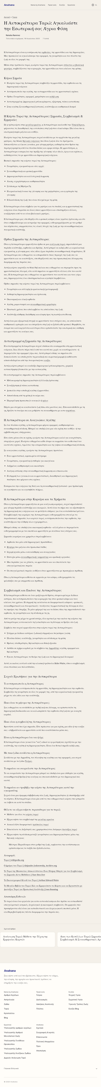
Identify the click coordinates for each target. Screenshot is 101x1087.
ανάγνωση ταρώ (57, 244)
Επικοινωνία (41, 1037)
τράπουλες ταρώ (41, 824)
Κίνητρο (11, 547)
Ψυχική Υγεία (74, 995)
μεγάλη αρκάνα (33, 124)
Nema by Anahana (38, 5)
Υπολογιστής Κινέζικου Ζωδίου (17, 1053)
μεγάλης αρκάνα (46, 819)
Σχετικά (39, 1028)
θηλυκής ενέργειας (31, 141)
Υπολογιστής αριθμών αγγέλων (17, 1028)
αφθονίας (46, 52)
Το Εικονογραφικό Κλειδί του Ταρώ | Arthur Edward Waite (31, 880)
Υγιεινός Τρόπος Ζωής (78, 1004)
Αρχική (7, 17)
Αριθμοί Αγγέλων (11, 995)
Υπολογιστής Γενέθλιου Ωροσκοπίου (14, 1042)
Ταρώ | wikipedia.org (14, 860)
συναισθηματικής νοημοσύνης (34, 557)
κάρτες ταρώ (32, 814)
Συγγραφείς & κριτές (45, 1032)
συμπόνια (70, 410)
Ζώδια (6, 1004)
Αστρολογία (9, 999)
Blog (6, 1018)
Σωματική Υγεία (76, 999)
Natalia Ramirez (13, 35)
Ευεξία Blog (74, 1009)
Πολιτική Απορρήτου (45, 1041)
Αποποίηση (41, 1050)
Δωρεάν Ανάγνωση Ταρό (15, 1058)
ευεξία (47, 360)
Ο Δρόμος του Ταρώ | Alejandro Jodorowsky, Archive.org (30, 865)
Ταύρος (28, 761)
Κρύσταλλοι (9, 1013)
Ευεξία (62, 5)
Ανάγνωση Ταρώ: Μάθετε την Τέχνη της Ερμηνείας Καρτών (25, 938)
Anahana (9, 4)
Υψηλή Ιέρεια (78, 124)
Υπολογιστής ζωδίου (13, 1049)
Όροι (38, 1046)
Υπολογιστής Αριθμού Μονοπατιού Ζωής (13, 1034)
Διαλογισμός (41, 999)
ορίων (45, 400)
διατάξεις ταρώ (69, 829)
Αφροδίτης (54, 648)
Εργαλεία (71, 5)
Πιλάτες (39, 1009)
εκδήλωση (54, 96)
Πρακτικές (52, 5)
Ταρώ (14, 17)
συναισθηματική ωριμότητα (43, 304)
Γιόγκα (39, 995)
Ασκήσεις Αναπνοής (45, 1004)
